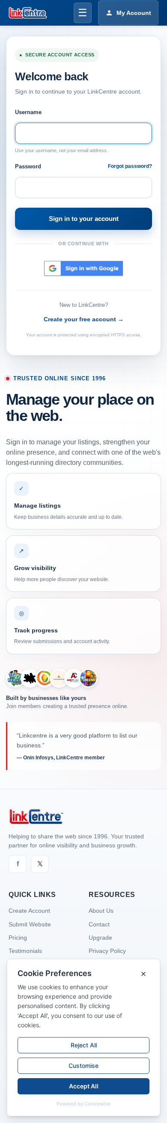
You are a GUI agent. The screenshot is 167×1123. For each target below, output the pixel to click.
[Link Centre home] (28, 13)
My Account (133, 12)
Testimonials (25, 950)
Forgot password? (130, 166)
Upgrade (100, 937)
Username (28, 112)
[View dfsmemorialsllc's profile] (44, 678)
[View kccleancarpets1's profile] (15, 678)
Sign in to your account (84, 218)
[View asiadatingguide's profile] (59, 678)
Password (28, 166)
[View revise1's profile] (30, 678)
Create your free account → (84, 319)
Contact (99, 924)
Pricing (18, 937)
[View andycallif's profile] (73, 678)
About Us (101, 910)
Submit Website (30, 924)
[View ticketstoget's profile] (88, 678)
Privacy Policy (107, 950)
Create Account (29, 910)
